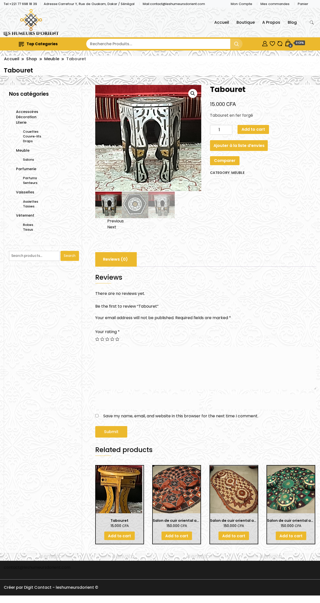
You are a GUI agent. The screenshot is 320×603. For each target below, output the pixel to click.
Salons (28, 159)
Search (70, 255)
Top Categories (42, 43)
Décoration (26, 116)
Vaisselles (25, 192)
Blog (292, 22)
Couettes (30, 131)
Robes (28, 225)
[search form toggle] (311, 22)
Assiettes (30, 201)
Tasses (28, 206)
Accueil (221, 22)
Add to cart (253, 129)
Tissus (28, 229)
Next (111, 227)
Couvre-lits (32, 136)
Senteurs (30, 183)
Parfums (30, 178)
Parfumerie (26, 168)
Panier (303, 3)
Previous (115, 221)
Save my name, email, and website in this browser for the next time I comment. (180, 416)
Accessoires (27, 111)
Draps (28, 141)
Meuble (237, 172)
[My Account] (265, 43)
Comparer (225, 160)
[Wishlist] (272, 43)
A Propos (271, 22)
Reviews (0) (115, 259)
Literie (21, 122)
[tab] (115, 259)
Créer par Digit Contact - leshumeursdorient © (51, 587)
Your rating (107, 332)
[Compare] (279, 43)
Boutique (245, 22)
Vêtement (25, 215)
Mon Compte (241, 3)
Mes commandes (275, 3)
